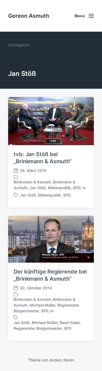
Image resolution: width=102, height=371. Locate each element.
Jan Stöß (38, 187)
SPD (76, 187)
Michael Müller (42, 305)
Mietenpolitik (59, 187)
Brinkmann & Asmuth (32, 182)
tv (84, 187)
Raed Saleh (70, 322)
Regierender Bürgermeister (37, 328)
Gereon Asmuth (28, 16)
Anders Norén (61, 360)
